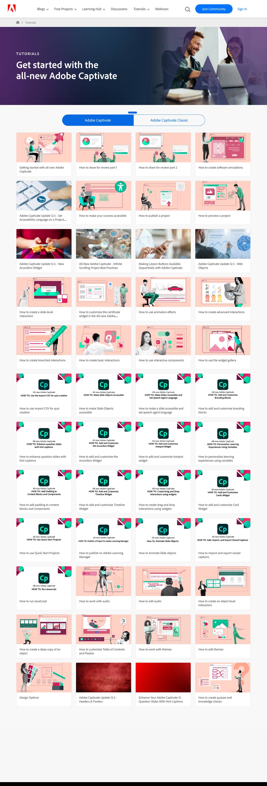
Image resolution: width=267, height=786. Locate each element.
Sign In (242, 9)
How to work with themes (155, 649)
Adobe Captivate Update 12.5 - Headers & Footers (98, 699)
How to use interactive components (161, 360)
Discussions (119, 9)
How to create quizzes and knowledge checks (215, 699)
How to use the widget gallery (217, 360)
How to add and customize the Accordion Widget (98, 458)
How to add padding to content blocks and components (39, 507)
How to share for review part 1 (98, 167)
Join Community (214, 9)
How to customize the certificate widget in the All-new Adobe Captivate (99, 316)
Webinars (161, 9)
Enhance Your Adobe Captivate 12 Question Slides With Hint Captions (161, 699)
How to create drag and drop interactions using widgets (157, 507)
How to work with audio (94, 601)
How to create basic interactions (99, 360)
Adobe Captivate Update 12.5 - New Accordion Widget (42, 266)
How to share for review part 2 (158, 167)
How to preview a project (214, 216)
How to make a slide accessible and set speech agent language (161, 410)
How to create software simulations (220, 167)
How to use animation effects (157, 312)
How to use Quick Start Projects (40, 553)
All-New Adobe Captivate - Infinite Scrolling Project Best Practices (100, 266)
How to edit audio (150, 601)
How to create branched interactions (42, 360)
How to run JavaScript (33, 601)
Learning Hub (92, 9)
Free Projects (64, 9)
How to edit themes (210, 649)
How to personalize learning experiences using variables (216, 458)
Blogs (41, 9)
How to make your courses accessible (102, 216)
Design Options (29, 697)
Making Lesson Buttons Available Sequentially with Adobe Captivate (160, 266)
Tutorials (140, 9)
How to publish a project (154, 216)
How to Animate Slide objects (157, 553)
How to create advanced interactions (221, 312)
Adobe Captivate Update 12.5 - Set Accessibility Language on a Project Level (42, 219)
